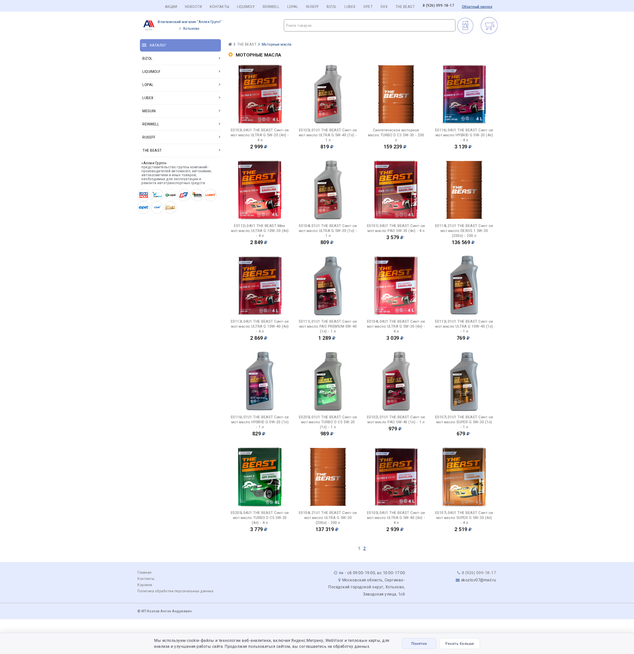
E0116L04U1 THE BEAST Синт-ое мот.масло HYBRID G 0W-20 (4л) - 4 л (464, 135)
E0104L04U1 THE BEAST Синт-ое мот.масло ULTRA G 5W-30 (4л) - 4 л (396, 326)
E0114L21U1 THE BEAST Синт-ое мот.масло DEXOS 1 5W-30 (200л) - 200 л (464, 231)
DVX (384, 7)
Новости (193, 7)
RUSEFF (312, 7)
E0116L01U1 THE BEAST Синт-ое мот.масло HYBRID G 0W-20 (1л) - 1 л (260, 422)
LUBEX (350, 7)
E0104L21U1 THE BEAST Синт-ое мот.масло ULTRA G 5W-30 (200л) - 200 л (328, 518)
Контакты (219, 7)
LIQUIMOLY (246, 7)
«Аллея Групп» (154, 163)
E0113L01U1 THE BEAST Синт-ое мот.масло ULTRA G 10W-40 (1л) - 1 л (464, 326)
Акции (171, 7)
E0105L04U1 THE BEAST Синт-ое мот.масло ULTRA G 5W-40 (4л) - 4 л (396, 518)
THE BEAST (405, 7)
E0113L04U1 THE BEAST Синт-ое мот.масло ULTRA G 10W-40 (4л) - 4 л (260, 326)
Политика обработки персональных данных (175, 591)
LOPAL (292, 7)
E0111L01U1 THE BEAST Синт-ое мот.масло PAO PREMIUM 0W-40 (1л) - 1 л (328, 326)
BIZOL (332, 7)
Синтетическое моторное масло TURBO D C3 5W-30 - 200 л (396, 135)
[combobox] (369, 25)
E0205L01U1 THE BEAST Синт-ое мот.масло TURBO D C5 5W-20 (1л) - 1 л (328, 422)
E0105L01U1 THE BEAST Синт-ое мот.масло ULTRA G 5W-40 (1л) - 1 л (328, 135)
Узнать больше (459, 643)
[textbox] (369, 25)
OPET (368, 7)
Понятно (419, 643)
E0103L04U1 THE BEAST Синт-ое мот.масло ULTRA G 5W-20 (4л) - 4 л (260, 135)
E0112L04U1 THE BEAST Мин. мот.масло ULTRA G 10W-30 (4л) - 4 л (260, 231)
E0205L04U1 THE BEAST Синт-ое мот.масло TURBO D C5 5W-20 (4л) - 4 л (260, 518)
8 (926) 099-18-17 (438, 5)
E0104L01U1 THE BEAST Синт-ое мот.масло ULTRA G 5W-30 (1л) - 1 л (328, 231)
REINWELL (271, 7)
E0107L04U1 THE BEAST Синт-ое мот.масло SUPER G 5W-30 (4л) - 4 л (464, 518)
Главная (144, 572)
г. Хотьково (190, 25)
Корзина (144, 585)
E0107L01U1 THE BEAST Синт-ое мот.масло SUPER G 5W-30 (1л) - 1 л (464, 422)
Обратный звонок (477, 7)
